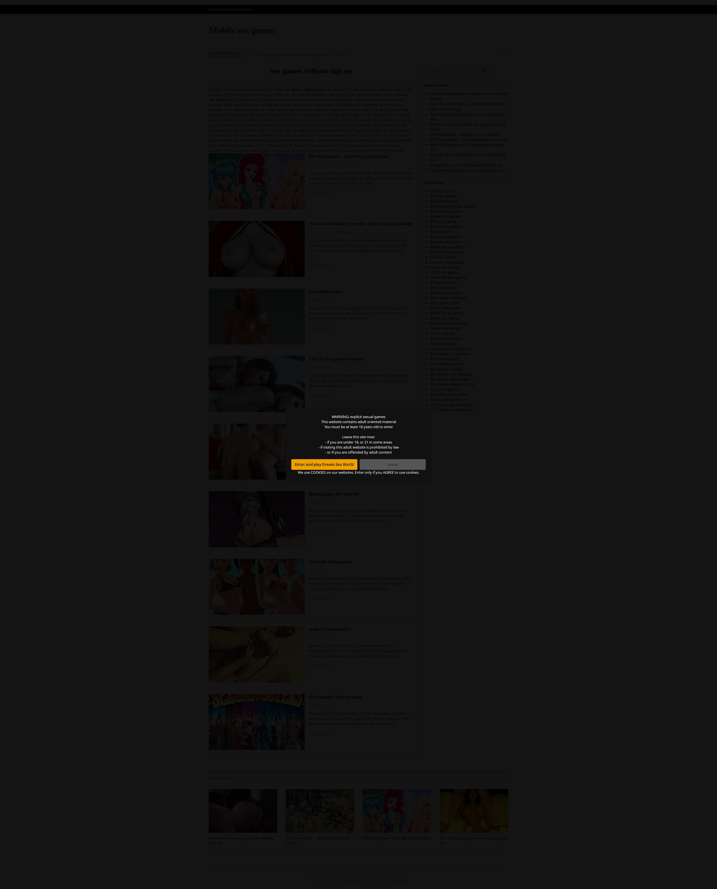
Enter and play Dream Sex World (324, 464)
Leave (392, 464)
